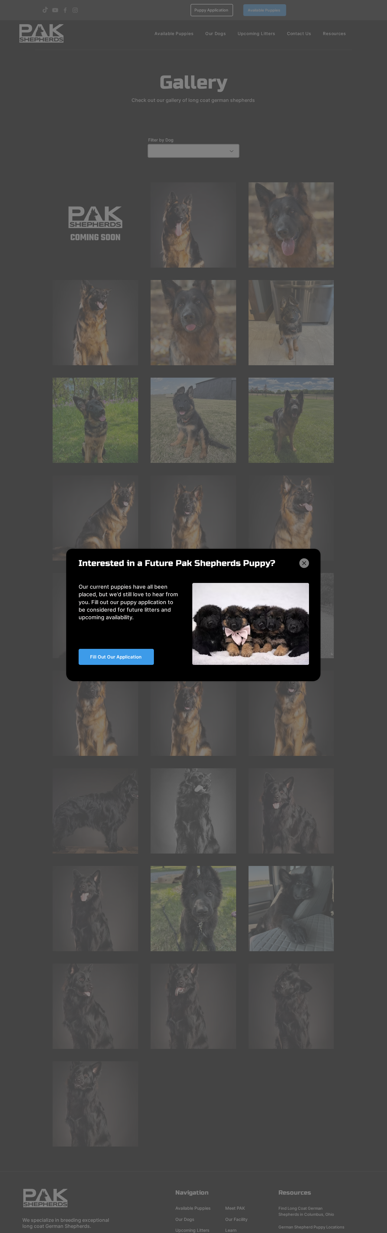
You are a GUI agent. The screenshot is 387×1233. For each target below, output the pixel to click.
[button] (304, 563)
